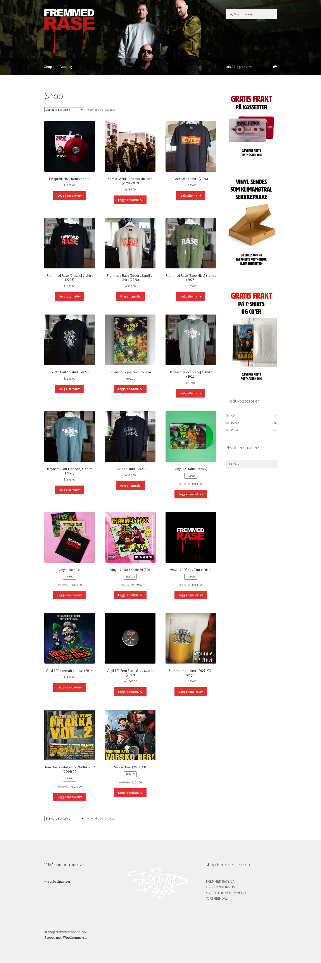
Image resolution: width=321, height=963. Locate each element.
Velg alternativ (191, 195)
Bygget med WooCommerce (65, 937)
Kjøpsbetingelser (57, 881)
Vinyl (234, 430)
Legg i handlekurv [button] (70, 195)
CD (233, 415)
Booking (66, 66)
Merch (235, 423)
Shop (48, 66)
